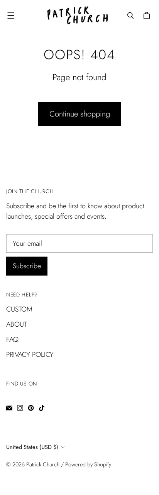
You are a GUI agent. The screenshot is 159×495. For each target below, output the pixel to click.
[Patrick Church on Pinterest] (30, 408)
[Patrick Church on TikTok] (41, 408)
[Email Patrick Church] (9, 408)
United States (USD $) (32, 447)
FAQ (12, 339)
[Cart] (148, 15)
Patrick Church (42, 464)
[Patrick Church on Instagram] (20, 408)
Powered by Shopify (88, 464)
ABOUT (16, 324)
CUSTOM (19, 309)
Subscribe (27, 266)
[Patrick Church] (77, 15)
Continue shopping (79, 114)
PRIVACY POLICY (30, 354)
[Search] (130, 15)
